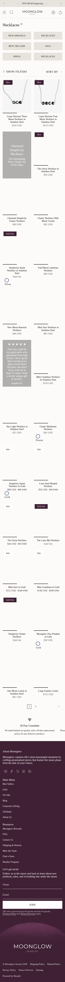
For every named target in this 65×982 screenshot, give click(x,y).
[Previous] (4, 3)
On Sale (6, 795)
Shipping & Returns (12, 845)
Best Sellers (8, 784)
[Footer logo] (32, 942)
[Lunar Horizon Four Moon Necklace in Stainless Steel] (48, 96)
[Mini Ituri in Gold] (17, 567)
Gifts (5, 789)
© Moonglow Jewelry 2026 (15, 964)
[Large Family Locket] (48, 671)
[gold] (12, 280)
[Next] (60, 3)
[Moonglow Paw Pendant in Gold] (48, 614)
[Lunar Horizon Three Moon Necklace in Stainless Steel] (17, 96)
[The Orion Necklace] (17, 520)
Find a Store (8, 856)
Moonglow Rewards (12, 829)
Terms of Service (27, 914)
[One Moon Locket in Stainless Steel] (17, 671)
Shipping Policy (37, 964)
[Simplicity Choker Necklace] (17, 614)
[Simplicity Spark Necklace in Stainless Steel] (17, 248)
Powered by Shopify (12, 976)
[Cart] (60, 12)
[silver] (7, 280)
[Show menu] (4, 12)
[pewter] (38, 436)
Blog (5, 800)
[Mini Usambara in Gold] (48, 567)
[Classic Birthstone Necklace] (48, 406)
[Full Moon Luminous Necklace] (48, 248)
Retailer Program (11, 862)
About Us (7, 817)
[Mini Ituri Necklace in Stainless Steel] (48, 307)
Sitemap (39, 970)
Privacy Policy (9, 914)
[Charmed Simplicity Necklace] (17, 155)
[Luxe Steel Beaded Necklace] (48, 463)
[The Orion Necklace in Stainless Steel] (48, 148)
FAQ (5, 834)
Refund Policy (53, 964)
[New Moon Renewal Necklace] (17, 307)
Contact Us (8, 840)
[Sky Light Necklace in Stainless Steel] (17, 406)
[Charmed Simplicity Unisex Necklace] (17, 198)
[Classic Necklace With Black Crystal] (48, 198)
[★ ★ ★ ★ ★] (17, 363)
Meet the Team (10, 851)
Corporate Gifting (11, 806)
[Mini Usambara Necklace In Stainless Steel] (48, 357)
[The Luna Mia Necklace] (48, 520)
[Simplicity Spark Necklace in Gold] (17, 463)
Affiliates (7, 811)
